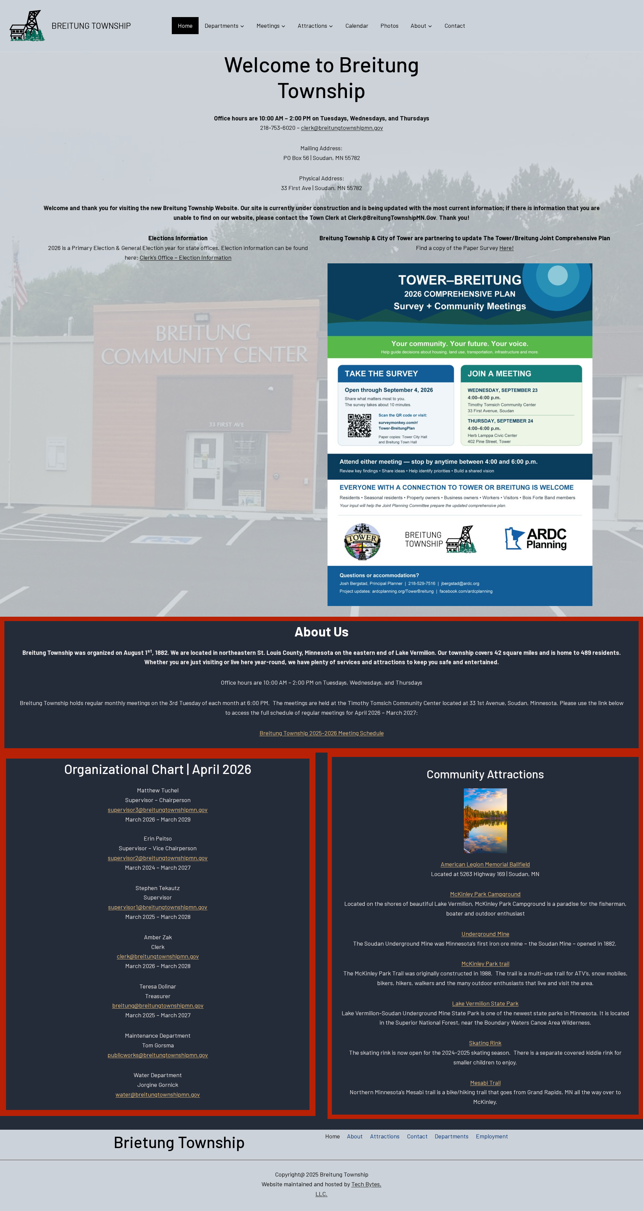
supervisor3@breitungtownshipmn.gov (158, 809)
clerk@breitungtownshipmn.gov (342, 127)
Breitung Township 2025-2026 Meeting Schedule (322, 733)
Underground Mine (485, 933)
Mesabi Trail (485, 1082)
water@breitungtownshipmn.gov (158, 1094)
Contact (454, 25)
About (355, 1136)
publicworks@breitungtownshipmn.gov (158, 1054)
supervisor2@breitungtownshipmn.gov (158, 857)
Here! (506, 247)
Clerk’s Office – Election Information (185, 257)
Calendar (356, 25)
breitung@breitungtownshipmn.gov (158, 1005)
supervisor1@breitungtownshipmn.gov (157, 907)
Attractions (385, 1136)
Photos (389, 25)
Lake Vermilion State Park (485, 1003)
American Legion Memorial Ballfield (485, 864)
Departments (452, 1136)
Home (185, 25)
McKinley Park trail (485, 963)
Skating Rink (485, 1042)
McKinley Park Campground (485, 893)
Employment (492, 1136)
